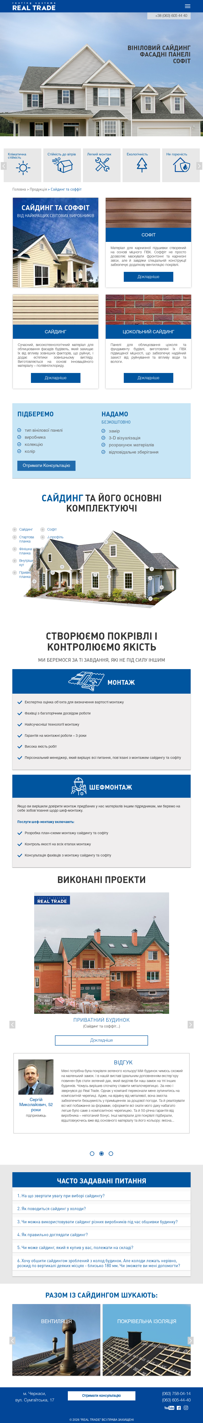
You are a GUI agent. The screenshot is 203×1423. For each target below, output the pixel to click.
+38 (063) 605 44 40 (171, 16)
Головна (19, 189)
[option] (22, 165)
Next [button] (199, 166)
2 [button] (101, 1153)
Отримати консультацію (46, 466)
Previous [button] (4, 166)
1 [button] (92, 1153)
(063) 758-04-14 (176, 1394)
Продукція (38, 189)
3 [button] (111, 1153)
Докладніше (148, 277)
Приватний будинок (101, 1020)
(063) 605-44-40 (176, 1400)
